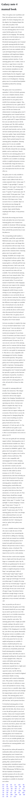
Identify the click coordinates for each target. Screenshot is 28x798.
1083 (11, 794)
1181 (16, 786)
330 (3, 790)
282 (7, 796)
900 (24, 794)
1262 (24, 790)
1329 (23, 792)
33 (10, 796)
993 (12, 788)
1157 (23, 788)
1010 (16, 794)
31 (19, 788)
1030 (20, 790)
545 (3, 788)
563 (7, 794)
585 (23, 784)
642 (3, 794)
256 (15, 792)
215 (15, 784)
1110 (7, 790)
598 (7, 792)
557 (11, 790)
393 (7, 786)
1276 (15, 796)
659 (15, 788)
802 (24, 786)
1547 (19, 784)
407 (11, 784)
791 (3, 792)
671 (3, 786)
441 (7, 784)
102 (19, 792)
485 (20, 794)
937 (11, 792)
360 (20, 786)
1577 (11, 786)
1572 (7, 788)
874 (3, 784)
